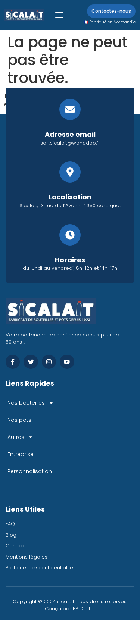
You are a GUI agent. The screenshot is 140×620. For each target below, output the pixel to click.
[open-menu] (59, 15)
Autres (15, 437)
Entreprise (20, 454)
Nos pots (19, 420)
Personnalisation (29, 471)
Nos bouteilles (26, 403)
